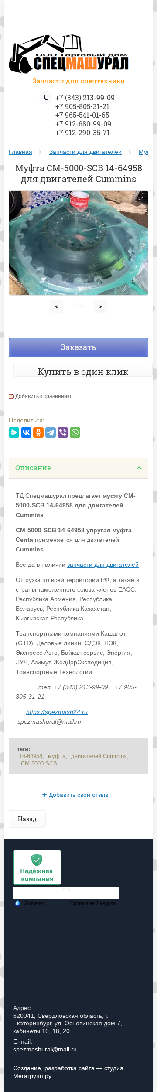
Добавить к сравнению (43, 396)
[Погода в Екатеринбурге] (66, 895)
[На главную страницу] (70, 55)
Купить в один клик (83, 371)
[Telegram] (50, 432)
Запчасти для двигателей (85, 151)
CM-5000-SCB (38, 763)
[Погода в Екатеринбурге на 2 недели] (93, 903)
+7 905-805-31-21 (82, 106)
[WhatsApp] (75, 432)
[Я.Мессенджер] (14, 432)
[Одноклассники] (38, 432)
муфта (56, 756)
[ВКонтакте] (26, 432)
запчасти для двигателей (103, 564)
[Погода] (29, 902)
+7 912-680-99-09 (83, 123)
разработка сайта (69, 1068)
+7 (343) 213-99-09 (85, 97)
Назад (27, 819)
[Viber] (63, 432)
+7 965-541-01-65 (82, 114)
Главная (20, 151)
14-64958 (30, 756)
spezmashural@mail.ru (45, 1049)
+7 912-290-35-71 (82, 132)
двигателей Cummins (99, 756)
